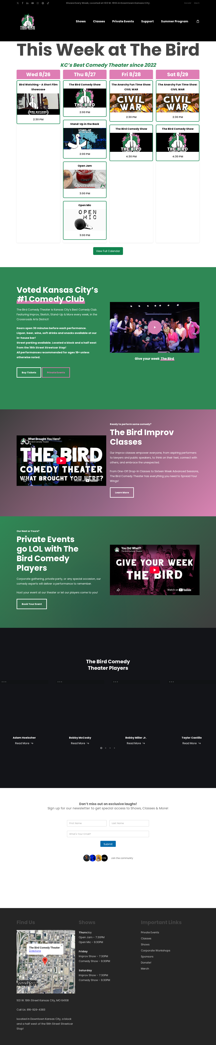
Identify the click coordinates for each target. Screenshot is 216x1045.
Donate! (146, 962)
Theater (118, 65)
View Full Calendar (108, 251)
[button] (29, 372)
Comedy (96, 65)
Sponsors (147, 956)
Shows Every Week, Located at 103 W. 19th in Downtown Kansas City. (108, 3)
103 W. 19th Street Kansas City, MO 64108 (43, 1000)
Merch (145, 968)
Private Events (150, 932)
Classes (146, 938)
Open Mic (85, 942)
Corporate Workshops (155, 950)
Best (78, 65)
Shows (145, 944)
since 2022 (142, 65)
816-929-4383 (36, 1009)
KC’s (66, 65)
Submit (108, 844)
